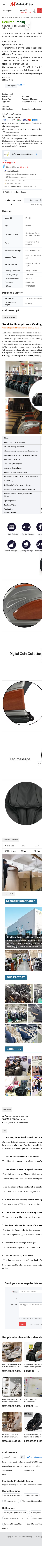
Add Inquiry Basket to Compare (16, 192)
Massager (26, 17)
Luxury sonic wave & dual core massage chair (13, 1462)
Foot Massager (29, 1470)
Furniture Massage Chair (13, 1524)
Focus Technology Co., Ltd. (29, 1537)
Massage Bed (36, 1512)
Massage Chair (36, 17)
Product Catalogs (35, 1457)
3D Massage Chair (10, 1501)
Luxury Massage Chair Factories (16, 1518)
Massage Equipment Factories (15, 1512)
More (4, 1528)
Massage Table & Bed (12, 1495)
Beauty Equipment (31, 1495)
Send (22, 1324)
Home (4, 17)
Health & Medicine (14, 17)
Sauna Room (7, 1470)
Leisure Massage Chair (32, 1466)
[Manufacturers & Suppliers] (21, 4)
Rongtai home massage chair (12, 1466)
